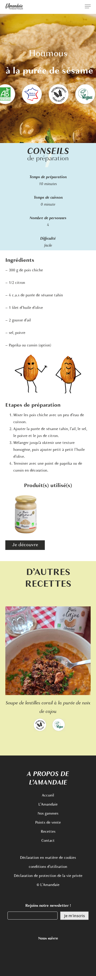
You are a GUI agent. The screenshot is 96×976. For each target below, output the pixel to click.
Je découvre (25, 545)
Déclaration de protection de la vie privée (48, 876)
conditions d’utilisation (48, 867)
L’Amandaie (48, 805)
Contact (48, 841)
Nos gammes (48, 814)
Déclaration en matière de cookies (48, 858)
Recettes (48, 832)
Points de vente (48, 823)
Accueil (48, 796)
